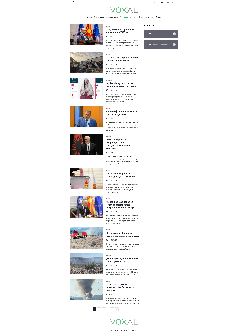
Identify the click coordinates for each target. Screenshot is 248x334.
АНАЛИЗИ (100, 17)
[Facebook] (152, 2)
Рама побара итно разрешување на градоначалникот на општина (118, 144)
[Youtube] (163, 2)
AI (153, 17)
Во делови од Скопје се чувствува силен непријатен (122, 234)
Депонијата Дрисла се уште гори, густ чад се (122, 260)
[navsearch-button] (73, 2)
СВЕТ (135, 17)
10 (112, 309)
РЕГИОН (125, 17)
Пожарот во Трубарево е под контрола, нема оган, (122, 59)
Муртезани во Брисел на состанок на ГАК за (120, 31)
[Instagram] (155, 2)
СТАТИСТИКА (113, 17)
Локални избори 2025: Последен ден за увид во (120, 175)
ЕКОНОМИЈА (146, 17)
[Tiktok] (159, 2)
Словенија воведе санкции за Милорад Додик (121, 113)
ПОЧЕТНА (88, 17)
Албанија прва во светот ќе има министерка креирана (121, 84)
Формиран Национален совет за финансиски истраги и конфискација (120, 204)
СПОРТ (160, 17)
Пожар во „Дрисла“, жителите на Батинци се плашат (120, 287)
